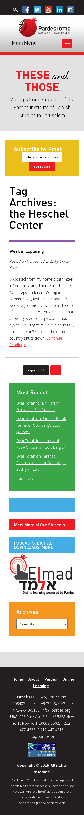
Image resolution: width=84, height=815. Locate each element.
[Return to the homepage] (44, 26)
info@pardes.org (42, 736)
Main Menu (24, 42)
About (33, 679)
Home (17, 679)
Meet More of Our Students (39, 524)
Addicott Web (56, 803)
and (42, 81)
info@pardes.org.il (57, 710)
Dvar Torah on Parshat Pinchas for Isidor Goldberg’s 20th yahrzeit (41, 462)
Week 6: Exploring (26, 251)
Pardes (51, 679)
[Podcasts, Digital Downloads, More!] (42, 573)
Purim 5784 (26, 478)
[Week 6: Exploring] (42, 241)
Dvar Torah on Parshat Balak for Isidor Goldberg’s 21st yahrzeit (41, 425)
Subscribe (42, 166)
